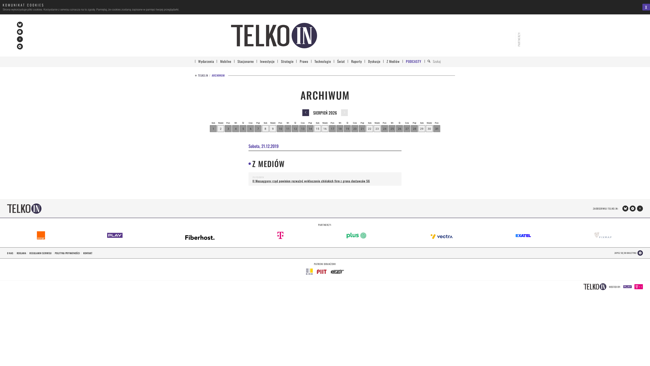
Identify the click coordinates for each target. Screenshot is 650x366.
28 (414, 128)
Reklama (21, 253)
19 (347, 128)
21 (362, 128)
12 (295, 128)
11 (288, 128)
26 (399, 128)
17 (332, 128)
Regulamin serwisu (40, 253)
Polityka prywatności (67, 253)
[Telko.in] (274, 35)
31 (437, 128)
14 (310, 128)
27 (407, 128)
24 (384, 128)
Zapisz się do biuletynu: (625, 252)
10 (280, 128)
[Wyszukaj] (429, 61)
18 (340, 128)
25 (392, 128)
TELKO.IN (203, 75)
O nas (10, 253)
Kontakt (87, 253)
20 (355, 128)
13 (303, 128)
